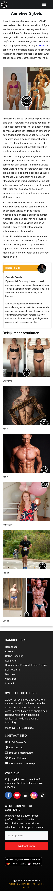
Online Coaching (14, 655)
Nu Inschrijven (26, 846)
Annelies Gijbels (26, 13)
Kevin (5, 428)
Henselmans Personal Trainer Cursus (26, 665)
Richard (42, 45)
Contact (9, 683)
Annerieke (8, 524)
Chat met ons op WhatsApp (22, 763)
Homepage (11, 646)
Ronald (6, 572)
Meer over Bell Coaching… (19, 727)
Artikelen (10, 651)
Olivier (6, 620)
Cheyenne (7, 381)
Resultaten (11, 660)
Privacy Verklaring (18, 758)
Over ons (10, 674)
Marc (5, 476)
